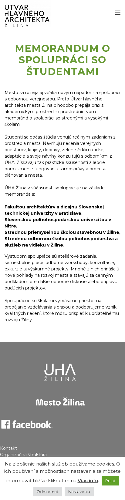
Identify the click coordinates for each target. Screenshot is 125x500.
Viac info (88, 480)
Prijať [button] (110, 480)
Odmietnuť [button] (47, 491)
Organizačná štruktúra (23, 454)
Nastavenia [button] (79, 491)
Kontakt (8, 448)
